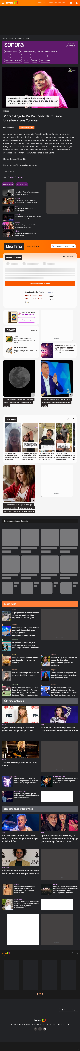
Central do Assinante (57, 3)
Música (19, 38)
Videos (27, 38)
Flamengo (15, 685)
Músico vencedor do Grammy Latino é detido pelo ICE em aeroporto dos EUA (20, 872)
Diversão (11, 38)
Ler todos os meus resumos (40, 283)
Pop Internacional (59, 776)
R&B (15, 776)
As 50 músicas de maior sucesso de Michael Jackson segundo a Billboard (65, 781)
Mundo (14, 610)
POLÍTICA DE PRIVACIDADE (59, 1025)
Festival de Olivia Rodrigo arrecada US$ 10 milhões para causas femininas (59, 729)
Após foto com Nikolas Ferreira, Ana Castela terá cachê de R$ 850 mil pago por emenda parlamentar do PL (59, 838)
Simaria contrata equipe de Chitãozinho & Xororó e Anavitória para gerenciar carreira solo (24, 890)
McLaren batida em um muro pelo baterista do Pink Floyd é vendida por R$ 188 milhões (20, 838)
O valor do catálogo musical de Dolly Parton (19, 764)
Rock (3, 832)
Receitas (14, 655)
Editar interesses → (69, 256)
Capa (3, 38)
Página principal (12, 3)
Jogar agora (26, 320)
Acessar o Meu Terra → (34, 246)
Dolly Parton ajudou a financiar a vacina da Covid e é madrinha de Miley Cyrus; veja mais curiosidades (26, 905)
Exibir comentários (8, 127)
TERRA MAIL (42, 3)
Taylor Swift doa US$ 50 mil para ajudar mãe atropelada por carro (18, 729)
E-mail (71, 3)
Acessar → (34, 330)
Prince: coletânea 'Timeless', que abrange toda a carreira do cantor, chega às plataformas (26, 781)
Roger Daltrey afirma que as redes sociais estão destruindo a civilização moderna (26, 796)
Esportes (15, 640)
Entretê (20, 177)
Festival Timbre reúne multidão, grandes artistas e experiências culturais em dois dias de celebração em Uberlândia (65, 890)
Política (53, 655)
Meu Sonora (19, 190)
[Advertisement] (57, 796)
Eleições (14, 625)
